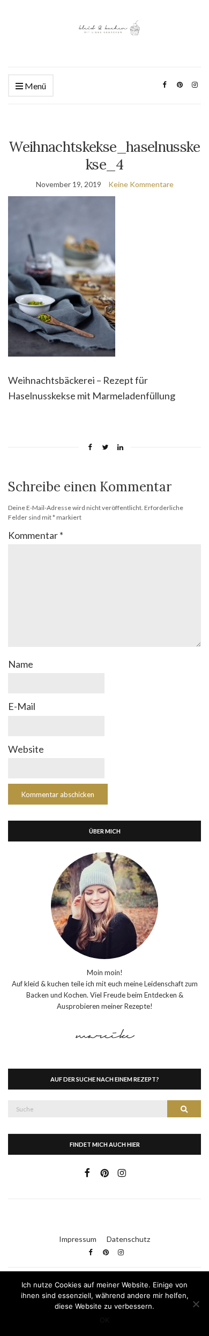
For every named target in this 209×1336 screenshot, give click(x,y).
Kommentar (35, 535)
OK (104, 1320)
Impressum (77, 1239)
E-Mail (21, 706)
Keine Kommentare (141, 184)
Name (20, 664)
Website (26, 749)
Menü (34, 86)
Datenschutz (128, 1239)
